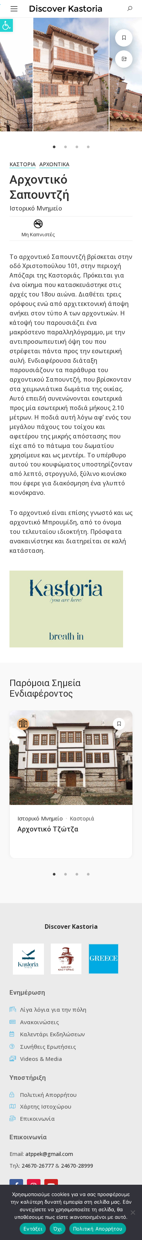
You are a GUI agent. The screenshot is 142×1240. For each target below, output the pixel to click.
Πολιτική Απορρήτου (98, 1229)
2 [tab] (65, 874)
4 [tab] (88, 874)
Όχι (57, 1229)
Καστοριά (22, 164)
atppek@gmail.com (49, 1153)
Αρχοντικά (54, 164)
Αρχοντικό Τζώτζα (47, 829)
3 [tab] (77, 874)
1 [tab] (54, 874)
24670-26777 (38, 1165)
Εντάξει (32, 1229)
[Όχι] (132, 1212)
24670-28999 (77, 1165)
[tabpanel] (71, 74)
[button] (6, 25)
